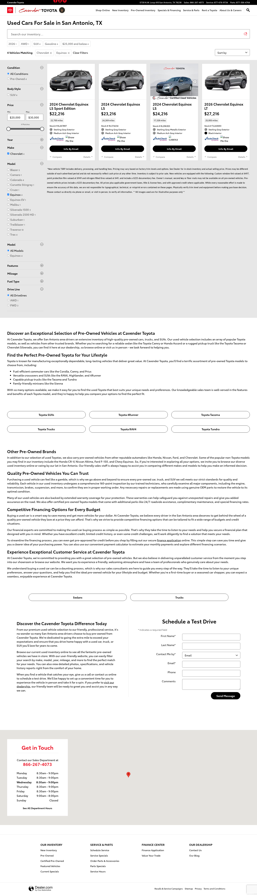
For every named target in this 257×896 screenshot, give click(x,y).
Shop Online (103, 10)
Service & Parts (191, 10)
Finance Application (153, 850)
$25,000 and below (75, 43)
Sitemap (189, 888)
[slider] (8, 129)
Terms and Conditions (214, 888)
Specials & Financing (169, 10)
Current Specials (49, 871)
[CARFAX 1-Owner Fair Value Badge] (174, 139)
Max (27, 111)
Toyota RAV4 (128, 429)
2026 (12, 43)
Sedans (77, 597)
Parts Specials (98, 866)
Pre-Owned (47, 855)
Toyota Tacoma (210, 414)
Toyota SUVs (46, 414)
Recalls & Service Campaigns (169, 888)
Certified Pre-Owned (52, 860)
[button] (71, 120)
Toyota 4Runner (128, 414)
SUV (36, 43)
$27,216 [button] (211, 113)
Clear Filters (80, 52)
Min (8, 111)
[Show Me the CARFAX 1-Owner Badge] (71, 139)
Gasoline (51, 43)
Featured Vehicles (50, 866)
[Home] (11, 10)
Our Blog (194, 855)
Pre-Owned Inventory (143, 10)
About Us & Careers (231, 10)
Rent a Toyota (209, 10)
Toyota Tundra (211, 429)
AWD (25, 43)
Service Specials (99, 855)
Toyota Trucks (46, 429)
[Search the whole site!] (248, 10)
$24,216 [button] (160, 113)
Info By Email (71, 148)
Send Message (225, 696)
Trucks (179, 597)
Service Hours (98, 871)
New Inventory (120, 10)
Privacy (198, 888)
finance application (169, 540)
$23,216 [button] (108, 113)
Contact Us (195, 850)
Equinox (61, 52)
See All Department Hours (37, 808)
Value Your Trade (151, 855)
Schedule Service (99, 850)
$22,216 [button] (57, 113)
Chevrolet (43, 52)
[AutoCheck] (57, 139)
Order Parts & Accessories (104, 860)
